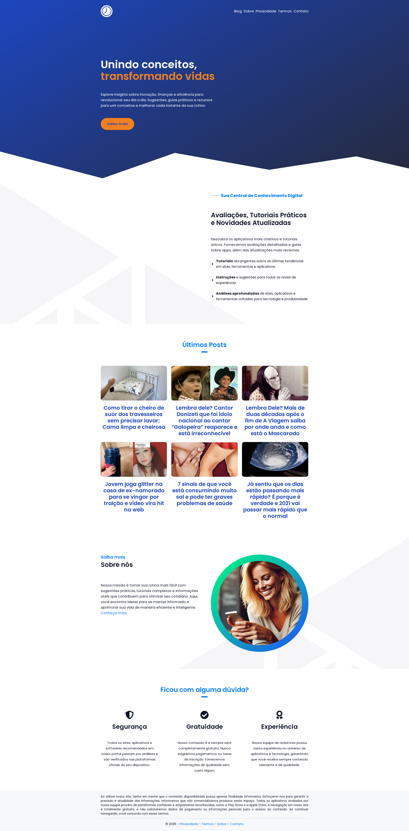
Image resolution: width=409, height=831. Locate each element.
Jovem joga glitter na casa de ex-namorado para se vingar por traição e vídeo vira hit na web (133, 496)
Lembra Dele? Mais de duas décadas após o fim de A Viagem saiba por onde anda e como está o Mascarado (275, 420)
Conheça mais (114, 613)
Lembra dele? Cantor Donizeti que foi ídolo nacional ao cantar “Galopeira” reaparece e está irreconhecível (204, 420)
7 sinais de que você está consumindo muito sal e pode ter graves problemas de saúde (204, 493)
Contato (237, 824)
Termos (208, 824)
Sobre (221, 824)
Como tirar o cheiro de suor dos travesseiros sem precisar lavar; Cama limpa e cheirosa (133, 417)
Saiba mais (117, 123)
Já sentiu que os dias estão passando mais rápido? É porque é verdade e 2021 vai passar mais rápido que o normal (275, 500)
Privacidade (189, 824)
